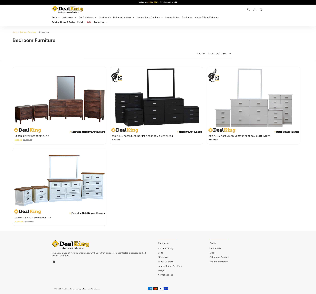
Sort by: (201, 54)
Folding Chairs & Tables (63, 22)
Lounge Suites (172, 17)
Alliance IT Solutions (90, 289)
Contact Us (99, 22)
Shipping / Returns (219, 257)
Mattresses (67, 17)
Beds (54, 17)
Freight (80, 22)
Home (15, 32)
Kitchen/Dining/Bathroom (207, 17)
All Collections (165, 275)
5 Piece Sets (44, 32)
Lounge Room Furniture (148, 17)
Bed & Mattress (86, 17)
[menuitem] (56, 17)
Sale (89, 22)
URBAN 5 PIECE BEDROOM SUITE (32, 136)
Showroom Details (219, 261)
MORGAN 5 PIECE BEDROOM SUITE (33, 217)
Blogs (213, 253)
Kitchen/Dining (165, 248)
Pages (213, 243)
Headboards (105, 17)
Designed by (75, 289)
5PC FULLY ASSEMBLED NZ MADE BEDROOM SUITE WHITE (239, 136)
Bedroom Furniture (122, 17)
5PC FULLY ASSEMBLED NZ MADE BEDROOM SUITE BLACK (142, 136)
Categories (164, 243)
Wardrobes (187, 17)
